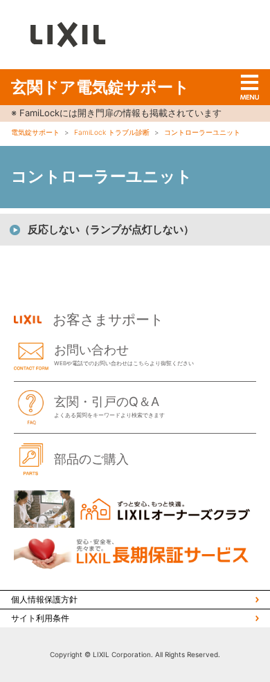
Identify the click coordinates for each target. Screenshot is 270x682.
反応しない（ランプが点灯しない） (111, 229)
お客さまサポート (108, 319)
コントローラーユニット (202, 132)
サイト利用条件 (40, 618)
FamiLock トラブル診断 (112, 132)
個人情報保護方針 (44, 599)
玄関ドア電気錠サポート (100, 87)
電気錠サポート (35, 132)
